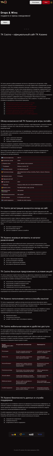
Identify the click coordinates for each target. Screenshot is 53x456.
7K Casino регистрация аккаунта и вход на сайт (19, 105)
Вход (46, 2)
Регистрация (35, 2)
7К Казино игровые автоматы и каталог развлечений (21, 106)
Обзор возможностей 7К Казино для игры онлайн (20, 103)
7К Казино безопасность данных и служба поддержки (21, 114)
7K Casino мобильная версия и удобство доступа (20, 112)
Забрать (5, 22)
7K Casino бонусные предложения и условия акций (21, 108)
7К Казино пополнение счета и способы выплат (19, 110)
